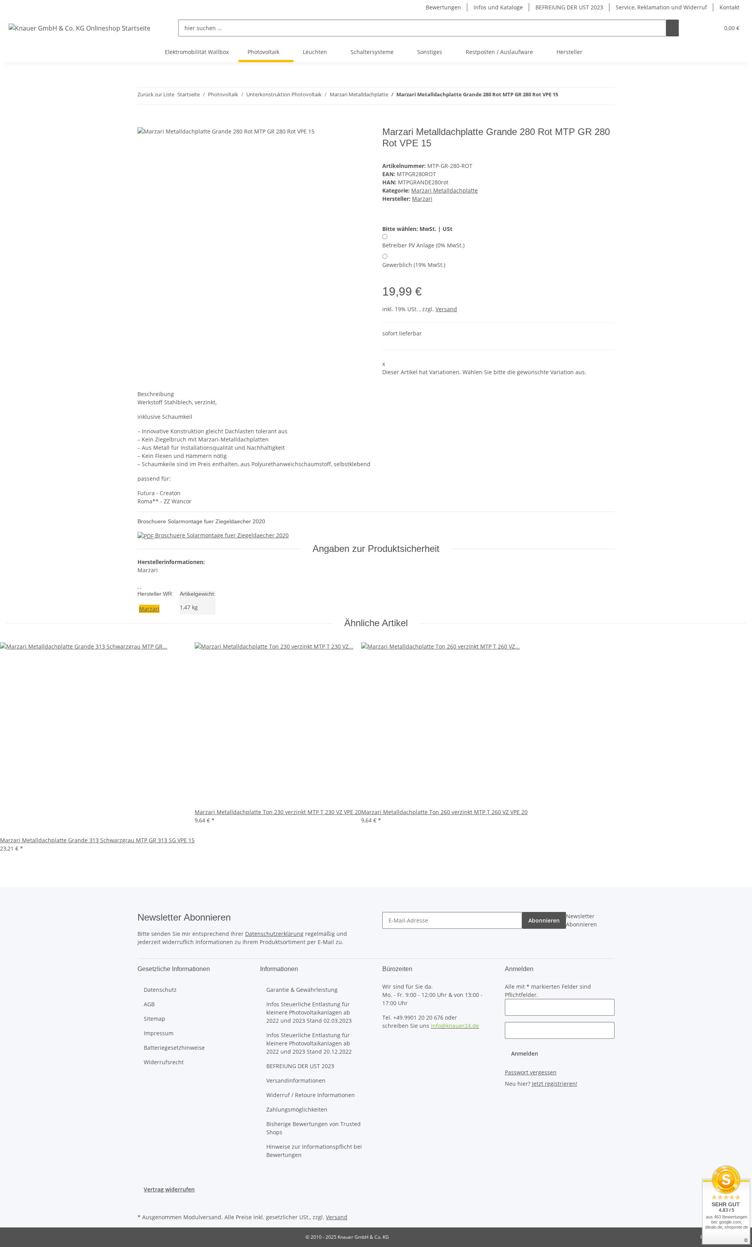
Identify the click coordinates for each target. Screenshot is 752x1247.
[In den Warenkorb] (143, 122)
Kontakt (729, 7)
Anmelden (524, 1053)
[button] (697, 27)
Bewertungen (443, 7)
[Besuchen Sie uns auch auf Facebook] (143, 1202)
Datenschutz (160, 989)
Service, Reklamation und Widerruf (661, 7)
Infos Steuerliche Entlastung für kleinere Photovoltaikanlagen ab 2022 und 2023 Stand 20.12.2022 (309, 1043)
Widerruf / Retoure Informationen (310, 1095)
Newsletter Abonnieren (581, 920)
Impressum (159, 1033)
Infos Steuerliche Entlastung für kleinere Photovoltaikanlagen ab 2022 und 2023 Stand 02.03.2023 (309, 1012)
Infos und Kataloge (498, 7)
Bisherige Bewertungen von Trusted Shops (313, 1128)
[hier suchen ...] (672, 28)
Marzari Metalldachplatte (444, 190)
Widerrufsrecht (164, 1062)
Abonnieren (544, 920)
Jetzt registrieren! (554, 1083)
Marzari (149, 609)
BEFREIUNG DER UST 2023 (569, 7)
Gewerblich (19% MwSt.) (413, 265)
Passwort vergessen (531, 1072)
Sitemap (154, 1018)
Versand (446, 309)
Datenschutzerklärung (274, 933)
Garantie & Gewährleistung (302, 989)
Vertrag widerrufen (169, 1189)
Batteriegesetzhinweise (174, 1047)
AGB (149, 1004)
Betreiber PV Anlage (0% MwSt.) (423, 245)
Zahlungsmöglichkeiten (296, 1109)
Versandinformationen (295, 1080)
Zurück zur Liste (155, 94)
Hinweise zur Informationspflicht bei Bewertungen (314, 1151)
